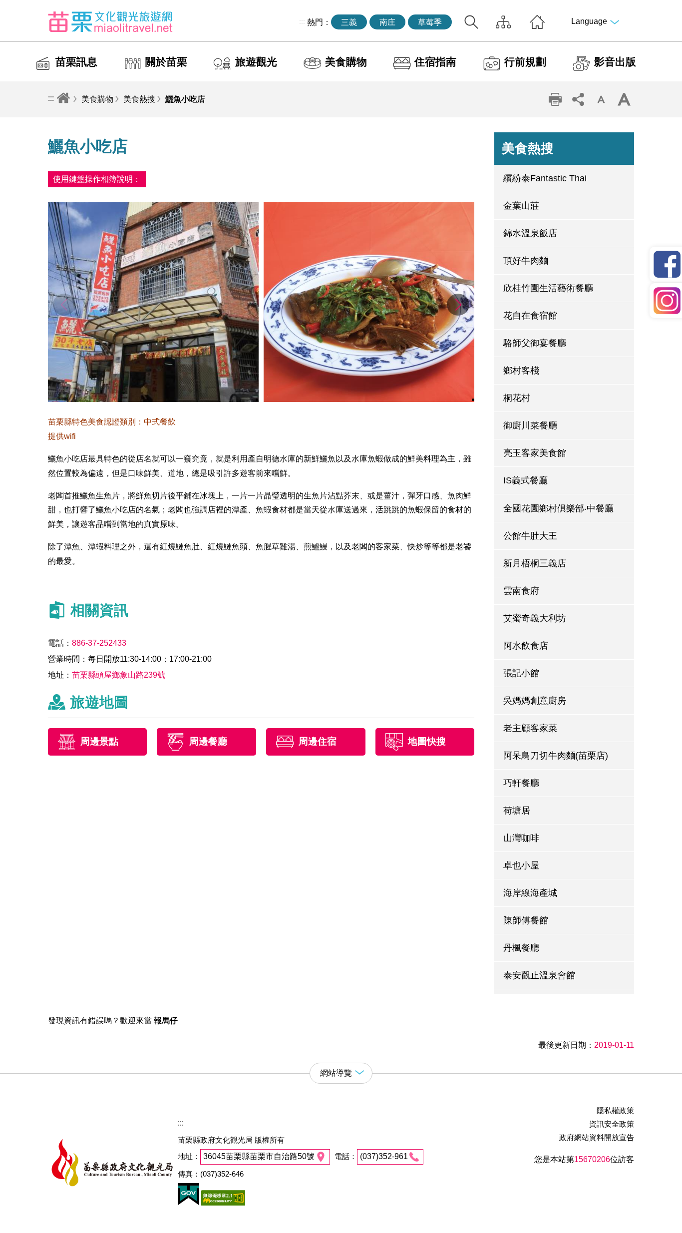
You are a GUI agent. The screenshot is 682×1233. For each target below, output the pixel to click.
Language (589, 21)
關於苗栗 (166, 61)
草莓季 (430, 22)
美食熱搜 (139, 99)
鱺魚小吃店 (185, 99)
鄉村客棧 (521, 371)
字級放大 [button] (624, 99)
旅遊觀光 (256, 61)
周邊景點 (99, 741)
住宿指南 (435, 61)
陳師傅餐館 (525, 920)
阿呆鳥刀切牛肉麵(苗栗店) (555, 756)
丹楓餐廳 (521, 948)
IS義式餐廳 (525, 480)
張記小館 (521, 673)
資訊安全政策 (611, 1124)
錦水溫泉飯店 (530, 233)
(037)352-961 (384, 1156)
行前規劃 (525, 61)
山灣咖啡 (521, 838)
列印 (555, 99)
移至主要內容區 (28, 8)
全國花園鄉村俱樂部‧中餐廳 (558, 508)
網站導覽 (503, 22)
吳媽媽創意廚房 (534, 701)
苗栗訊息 (76, 61)
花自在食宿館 (530, 316)
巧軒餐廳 (521, 783)
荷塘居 (516, 811)
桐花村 (516, 398)
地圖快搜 (427, 741)
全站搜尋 (471, 22)
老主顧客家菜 (530, 728)
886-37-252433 (99, 643)
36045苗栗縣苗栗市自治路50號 (259, 1156)
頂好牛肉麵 (525, 261)
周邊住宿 (318, 741)
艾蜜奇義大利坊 (534, 618)
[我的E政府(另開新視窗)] (188, 1203)
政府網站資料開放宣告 (596, 1137)
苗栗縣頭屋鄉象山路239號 (118, 675)
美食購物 (346, 61)
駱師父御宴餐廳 (534, 343)
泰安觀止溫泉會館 (539, 975)
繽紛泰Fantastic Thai (545, 178)
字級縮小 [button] (601, 99)
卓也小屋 (521, 865)
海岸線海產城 (530, 893)
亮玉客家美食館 (534, 453)
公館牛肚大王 (530, 536)
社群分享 (578, 99)
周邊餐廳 (208, 741)
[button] (458, 305)
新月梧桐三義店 (534, 563)
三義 (349, 22)
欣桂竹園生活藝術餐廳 (548, 288)
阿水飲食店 (525, 646)
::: (302, 21)
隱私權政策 (615, 1110)
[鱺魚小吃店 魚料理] (369, 399)
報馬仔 (166, 1020)
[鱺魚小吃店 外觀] (153, 399)
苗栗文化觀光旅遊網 (110, 21)
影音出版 (615, 61)
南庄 (387, 22)
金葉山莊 (521, 206)
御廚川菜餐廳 (530, 425)
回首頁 (537, 22)
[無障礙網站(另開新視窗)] (222, 1203)
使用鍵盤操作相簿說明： (97, 179)
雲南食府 (521, 591)
